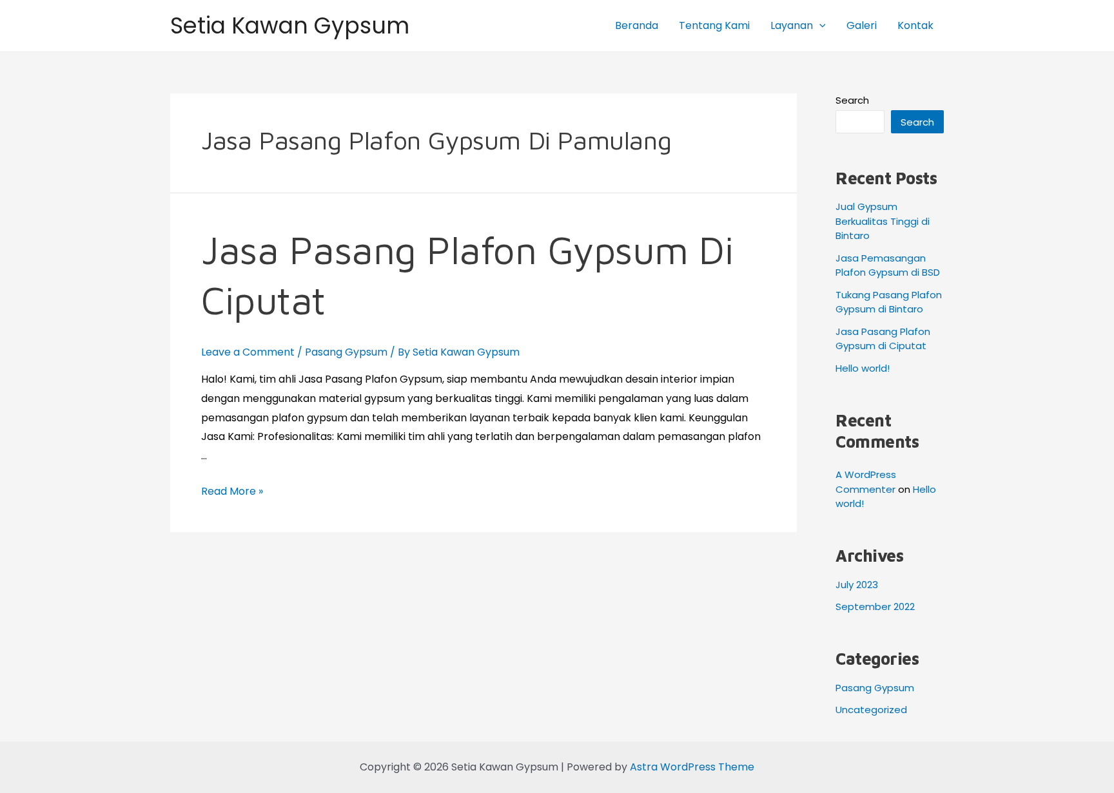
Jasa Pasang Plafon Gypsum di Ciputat (883, 339)
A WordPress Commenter (866, 482)
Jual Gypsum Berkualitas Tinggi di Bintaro (883, 221)
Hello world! (863, 368)
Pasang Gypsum (346, 352)
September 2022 (875, 606)
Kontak (915, 25)
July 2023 (857, 584)
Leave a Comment (248, 352)
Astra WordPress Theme (692, 767)
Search (852, 100)
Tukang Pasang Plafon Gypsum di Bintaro (889, 302)
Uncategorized (871, 709)
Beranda (636, 25)
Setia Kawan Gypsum (289, 25)
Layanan (791, 25)
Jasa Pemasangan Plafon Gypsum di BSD (888, 265)
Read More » (232, 491)
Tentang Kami (714, 25)
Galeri (861, 25)
